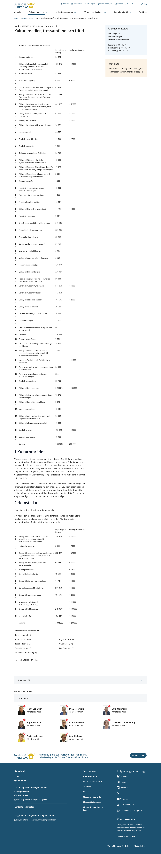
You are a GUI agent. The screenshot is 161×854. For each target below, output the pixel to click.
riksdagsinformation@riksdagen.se (32, 799)
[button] (38, 12)
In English (91, 4)
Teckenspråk (78, 4)
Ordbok (120, 4)
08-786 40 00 (23, 780)
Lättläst (66, 4)
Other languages (106, 4)
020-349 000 (23, 795)
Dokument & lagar (27, 18)
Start (16, 18)
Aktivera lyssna (131, 4)
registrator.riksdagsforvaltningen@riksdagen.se (37, 820)
